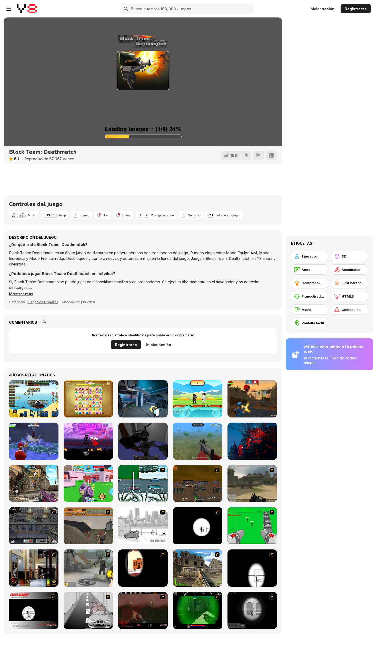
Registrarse (356, 9)
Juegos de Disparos (42, 302)
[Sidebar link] (9, 9)
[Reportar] (258, 155)
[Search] (126, 8)
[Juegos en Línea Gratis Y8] (26, 8)
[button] (21, 294)
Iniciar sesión (322, 9)
